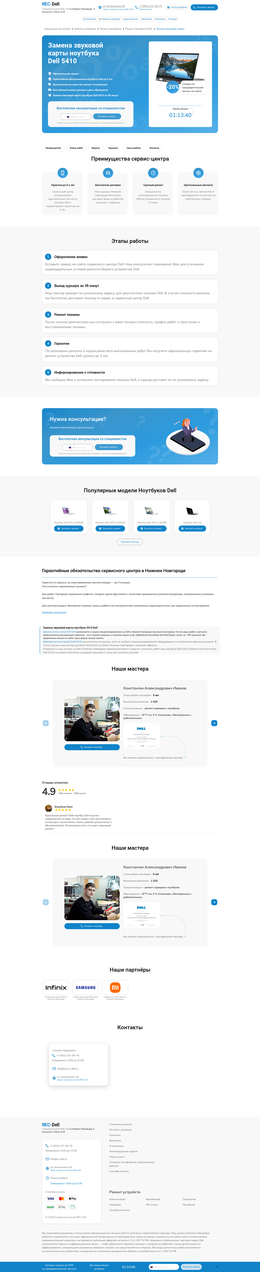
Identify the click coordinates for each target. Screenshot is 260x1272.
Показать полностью (54, 612)
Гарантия (113, 148)
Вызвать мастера (93, 747)
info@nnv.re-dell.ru (67, 1068)
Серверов (115, 1204)
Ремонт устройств (111, 19)
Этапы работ (76, 148)
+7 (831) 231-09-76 (150, 6)
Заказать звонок (205, 7)
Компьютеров (117, 1199)
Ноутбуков (189, 1204)
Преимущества (53, 148)
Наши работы (134, 148)
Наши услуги (117, 1156)
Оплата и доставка (120, 1129)
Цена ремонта (130, 19)
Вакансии (147, 19)
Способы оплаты (119, 1171)
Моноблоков (153, 1199)
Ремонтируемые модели (123, 1151)
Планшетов (189, 1199)
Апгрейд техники (119, 1210)
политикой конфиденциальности (112, 123)
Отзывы (173, 19)
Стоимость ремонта (120, 1124)
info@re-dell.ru (58, 1158)
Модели (96, 148)
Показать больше (130, 541)
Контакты (160, 19)
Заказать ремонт (70, 528)
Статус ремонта (179, 7)
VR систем (152, 1204)
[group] (56, 990)
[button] (214, 723)
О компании (89, 19)
